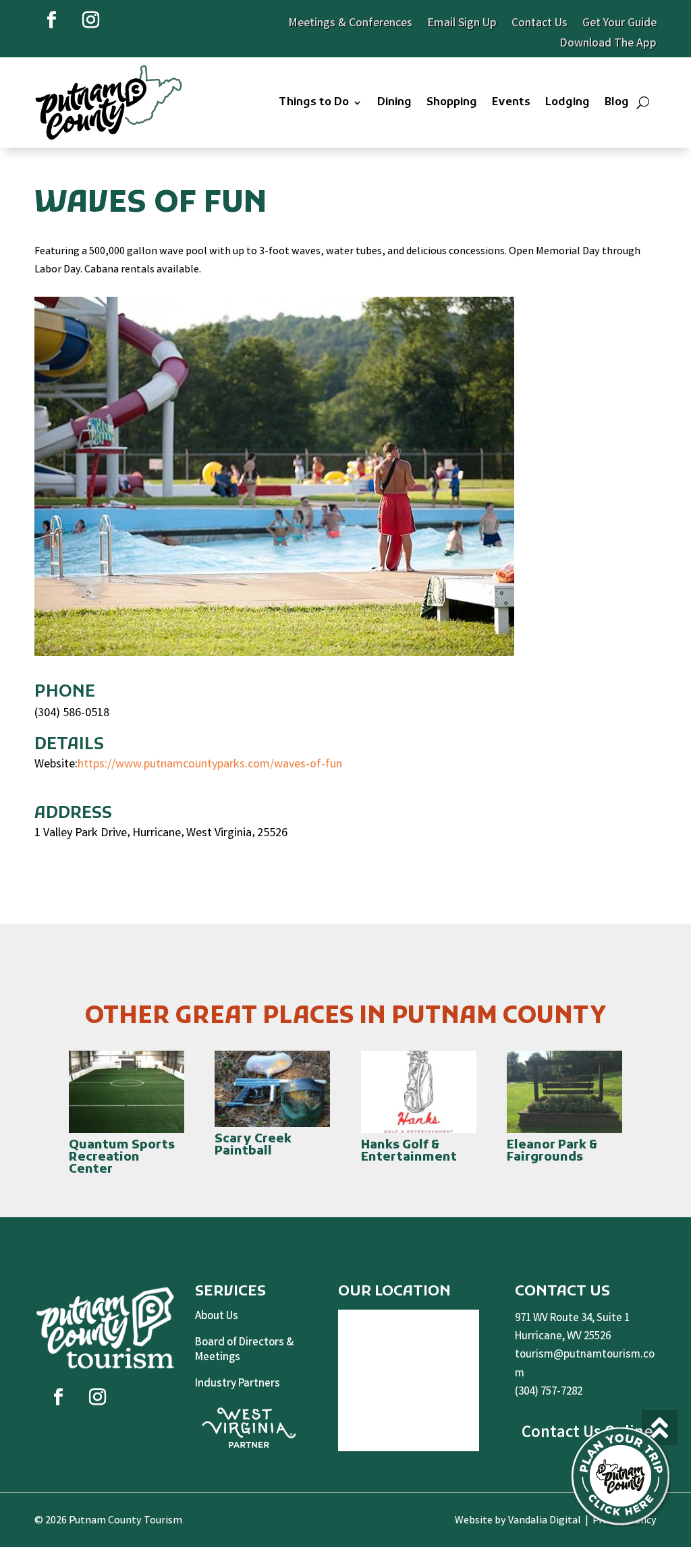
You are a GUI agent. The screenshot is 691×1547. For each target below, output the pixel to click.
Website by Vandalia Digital (518, 1521)
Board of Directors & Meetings (244, 1350)
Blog (617, 102)
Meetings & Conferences (350, 25)
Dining (394, 102)
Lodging (567, 102)
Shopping (451, 102)
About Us (216, 1316)
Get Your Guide (619, 25)
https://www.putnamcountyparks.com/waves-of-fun (210, 765)
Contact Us (540, 25)
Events (511, 102)
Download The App (608, 46)
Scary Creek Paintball (253, 1145)
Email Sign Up (462, 25)
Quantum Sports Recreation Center (122, 1157)
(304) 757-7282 (548, 1392)
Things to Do (314, 102)
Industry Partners (237, 1384)
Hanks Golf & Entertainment (409, 1151)
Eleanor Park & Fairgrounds (552, 1151)
